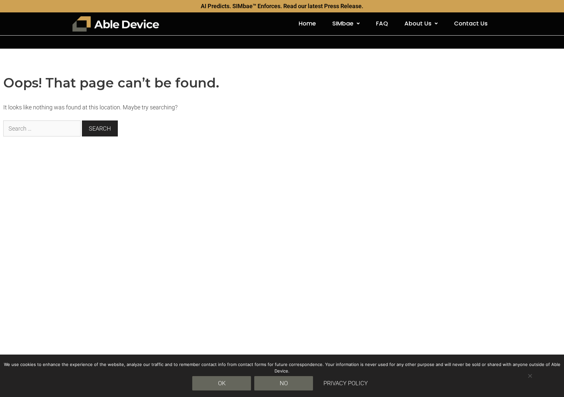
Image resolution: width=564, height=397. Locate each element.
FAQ (382, 23)
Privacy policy (345, 383)
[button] (346, 23)
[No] (529, 376)
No (284, 383)
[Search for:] (42, 128)
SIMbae (342, 23)
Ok (222, 383)
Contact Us (471, 23)
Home (307, 23)
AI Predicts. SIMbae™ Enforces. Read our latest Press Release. (282, 6)
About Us (417, 23)
